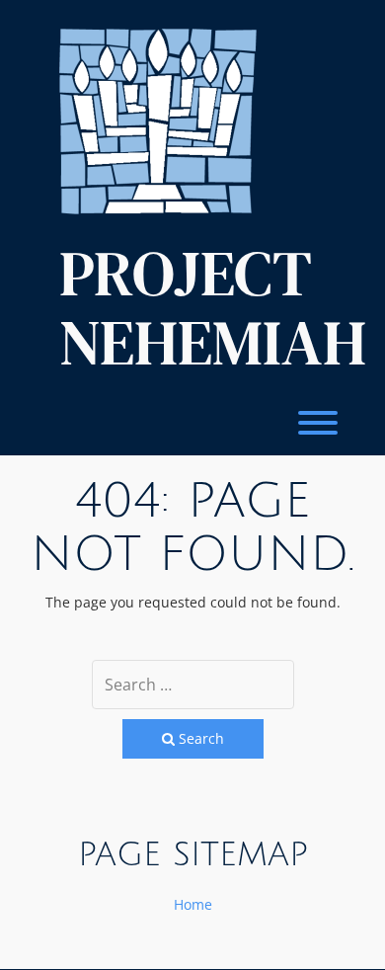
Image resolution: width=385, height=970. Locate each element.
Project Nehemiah (212, 308)
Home (193, 904)
